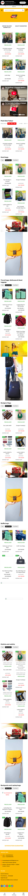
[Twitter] (4, 886)
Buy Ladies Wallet (7, 425)
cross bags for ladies (20, 662)
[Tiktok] (12, 886)
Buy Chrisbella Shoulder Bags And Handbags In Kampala (21, 208)
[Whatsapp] (9, 886)
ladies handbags (21, 667)
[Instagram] (7, 886)
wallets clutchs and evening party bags (7, 663)
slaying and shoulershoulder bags (21, 669)
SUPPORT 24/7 (7, 27)
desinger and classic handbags (20, 665)
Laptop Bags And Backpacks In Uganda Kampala (7, 809)
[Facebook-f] (2, 886)
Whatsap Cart (5, 56)
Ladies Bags (7, 75)
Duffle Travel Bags (21, 546)
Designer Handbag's (20, 179)
